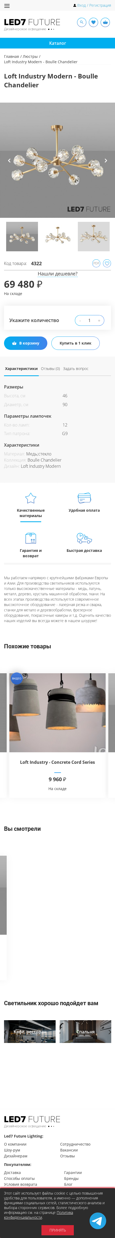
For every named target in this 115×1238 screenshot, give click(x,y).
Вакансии (69, 1150)
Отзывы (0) (50, 368)
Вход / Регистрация (94, 5)
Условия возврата (20, 1184)
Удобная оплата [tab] (84, 510)
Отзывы (67, 1155)
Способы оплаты (19, 1178)
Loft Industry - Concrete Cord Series (57, 762)
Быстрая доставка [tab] (84, 550)
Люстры (30, 56)
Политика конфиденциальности (38, 1215)
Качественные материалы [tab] (31, 513)
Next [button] (105, 164)
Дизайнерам (15, 1155)
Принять (57, 1230)
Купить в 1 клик (75, 343)
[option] (57, 160)
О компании (15, 1144)
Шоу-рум (12, 1150)
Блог (68, 1184)
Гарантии (73, 1172)
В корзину (29, 343)
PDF (96, 263)
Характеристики (21, 368)
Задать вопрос (76, 368)
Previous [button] (9, 164)
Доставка (12, 1172)
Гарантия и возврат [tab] (31, 553)
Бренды (71, 1178)
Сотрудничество (75, 1144)
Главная (11, 56)
